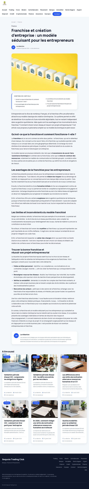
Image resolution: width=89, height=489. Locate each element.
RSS (86, 470)
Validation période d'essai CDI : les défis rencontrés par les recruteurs (43, 377)
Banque (51, 10)
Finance (31, 14)
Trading (11, 10)
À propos (48, 14)
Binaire (24, 10)
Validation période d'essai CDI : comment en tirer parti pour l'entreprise (14, 423)
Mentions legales (82, 467)
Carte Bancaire (33, 10)
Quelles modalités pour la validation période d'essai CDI (70, 423)
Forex (18, 10)
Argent (79, 10)
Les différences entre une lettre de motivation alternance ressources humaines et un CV (72, 378)
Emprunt (5, 14)
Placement (43, 10)
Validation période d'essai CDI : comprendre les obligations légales (14, 377)
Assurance (39, 14)
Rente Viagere (70, 10)
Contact (57, 14)
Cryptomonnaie (21, 14)
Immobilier (59, 10)
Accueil (4, 10)
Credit (12, 14)
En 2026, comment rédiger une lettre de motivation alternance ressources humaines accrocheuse (43, 424)
